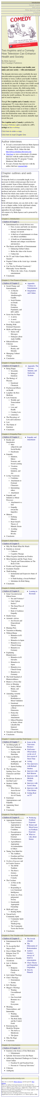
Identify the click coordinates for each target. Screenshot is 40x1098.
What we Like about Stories (32, 836)
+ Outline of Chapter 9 (10, 939)
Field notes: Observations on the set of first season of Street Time (32, 754)
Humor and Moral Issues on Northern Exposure (33, 828)
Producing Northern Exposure (32, 819)
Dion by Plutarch (30, 971)
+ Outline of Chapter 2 (10, 283)
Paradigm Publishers (9, 125)
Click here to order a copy (12, 131)
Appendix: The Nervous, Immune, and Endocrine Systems (33, 370)
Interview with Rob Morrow (32, 772)
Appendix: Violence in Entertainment (32, 285)
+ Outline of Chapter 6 (10, 591)
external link (22, 166)
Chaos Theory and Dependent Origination (32, 964)
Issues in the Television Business (31, 744)
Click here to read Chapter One (14, 135)
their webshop (14, 127)
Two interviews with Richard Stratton (32, 766)
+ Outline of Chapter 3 (10, 366)
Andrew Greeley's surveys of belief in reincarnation (31, 955)
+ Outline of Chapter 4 (10, 437)
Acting (29, 761)
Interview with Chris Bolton (32, 789)
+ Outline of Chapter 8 (10, 817)
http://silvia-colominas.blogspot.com (18, 151)
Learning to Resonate (33, 592)
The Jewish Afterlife (31, 939)
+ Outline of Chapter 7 (10, 742)
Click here (9, 154)
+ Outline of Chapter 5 (10, 544)
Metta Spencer (18, 1082)
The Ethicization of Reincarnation (32, 945)
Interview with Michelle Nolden (32, 778)
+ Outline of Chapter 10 (11, 1048)
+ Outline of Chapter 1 (10, 222)
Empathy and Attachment (31, 438)
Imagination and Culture (31, 291)
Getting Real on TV (31, 794)
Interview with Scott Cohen (32, 784)
